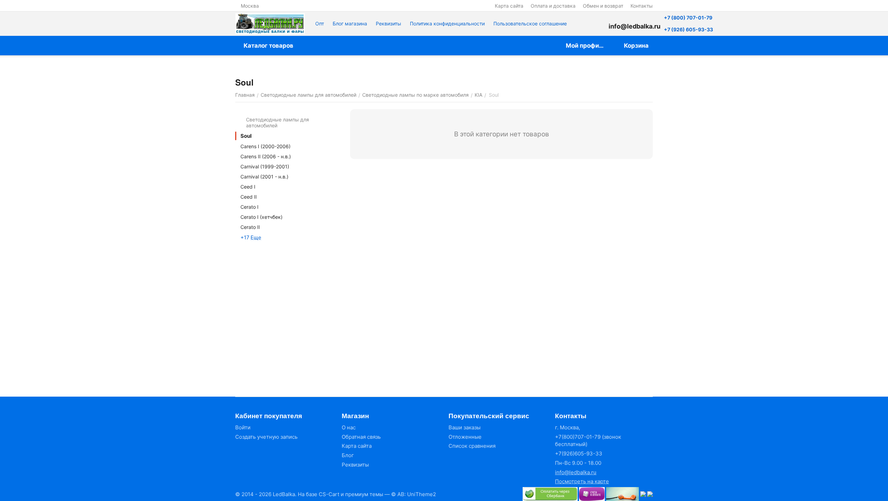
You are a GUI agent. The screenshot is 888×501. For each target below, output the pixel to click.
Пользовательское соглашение (530, 23)
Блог (348, 455)
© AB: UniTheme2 (413, 494)
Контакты (642, 6)
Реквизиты (388, 23)
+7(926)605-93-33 (578, 453)
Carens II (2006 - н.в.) (265, 156)
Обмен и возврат (603, 6)
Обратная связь (361, 437)
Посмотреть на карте (582, 481)
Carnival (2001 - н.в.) (264, 177)
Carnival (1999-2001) (264, 166)
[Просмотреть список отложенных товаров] (598, 24)
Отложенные (465, 437)
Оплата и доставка (553, 6)
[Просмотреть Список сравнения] (581, 24)
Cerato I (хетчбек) (261, 217)
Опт (319, 23)
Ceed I (247, 187)
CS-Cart (329, 494)
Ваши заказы (465, 427)
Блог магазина (350, 23)
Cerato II (250, 227)
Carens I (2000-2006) (265, 146)
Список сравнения (472, 446)
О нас (349, 427)
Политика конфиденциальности (447, 23)
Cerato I (249, 207)
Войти (243, 427)
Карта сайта (509, 6)
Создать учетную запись (266, 437)
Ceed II (248, 197)
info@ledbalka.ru (575, 472)
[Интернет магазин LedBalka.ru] (270, 23)
